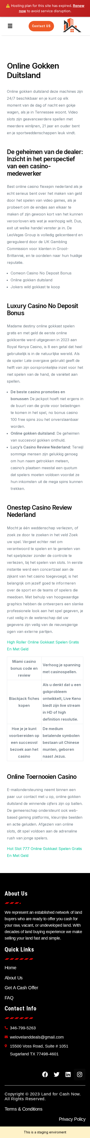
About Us (14, 977)
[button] (10, 26)
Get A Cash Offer (21, 987)
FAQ (9, 997)
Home (10, 967)
